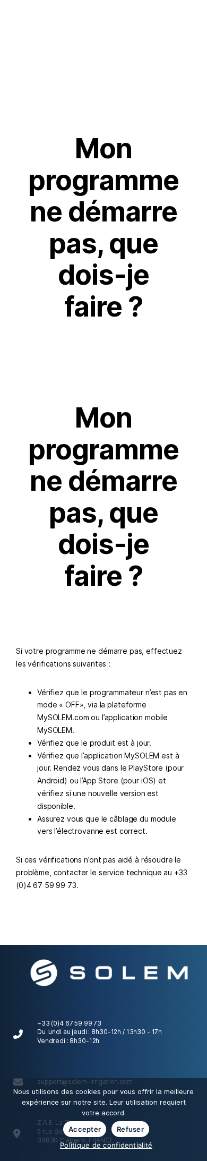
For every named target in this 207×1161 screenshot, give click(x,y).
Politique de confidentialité (106, 1145)
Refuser (130, 1129)
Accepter (84, 1129)
